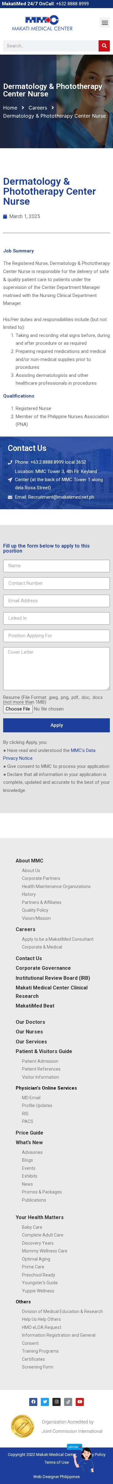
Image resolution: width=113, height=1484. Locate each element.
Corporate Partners (41, 878)
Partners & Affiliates (42, 902)
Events (28, 1168)
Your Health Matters (40, 1217)
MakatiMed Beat (35, 1006)
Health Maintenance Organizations (56, 886)
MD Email (31, 1097)
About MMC (29, 861)
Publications (34, 1200)
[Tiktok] (68, 1402)
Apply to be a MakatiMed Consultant (58, 939)
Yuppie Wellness (38, 1290)
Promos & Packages (42, 1191)
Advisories (32, 1152)
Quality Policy (35, 910)
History (29, 894)
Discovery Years (38, 1243)
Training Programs (40, 1351)
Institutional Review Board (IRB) (53, 978)
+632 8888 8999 (72, 4)
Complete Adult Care (42, 1235)
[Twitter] (45, 1402)
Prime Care (33, 1266)
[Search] (104, 45)
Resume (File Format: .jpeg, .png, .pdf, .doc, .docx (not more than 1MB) (53, 700)
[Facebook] (33, 1402)
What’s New (29, 1142)
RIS (25, 1113)
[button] (105, 22)
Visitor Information (40, 1077)
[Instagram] (56, 1402)
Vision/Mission (36, 918)
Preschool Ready (38, 1274)
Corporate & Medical (42, 947)
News (27, 1184)
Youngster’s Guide (40, 1282)
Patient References (41, 1069)
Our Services (31, 1042)
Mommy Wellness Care (44, 1250)
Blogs (27, 1160)
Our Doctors (30, 1022)
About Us (31, 870)
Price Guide (29, 1133)
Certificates (33, 1359)
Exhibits (29, 1176)
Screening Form (37, 1366)
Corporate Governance (43, 968)
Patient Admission (40, 1061)
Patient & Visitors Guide (44, 1051)
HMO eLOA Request (41, 1327)
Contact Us (29, 958)
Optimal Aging (36, 1259)
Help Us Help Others (41, 1319)
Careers (38, 108)
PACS (27, 1121)
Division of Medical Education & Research (62, 1311)
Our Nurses (29, 1032)
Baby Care (32, 1227)
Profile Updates (37, 1105)
